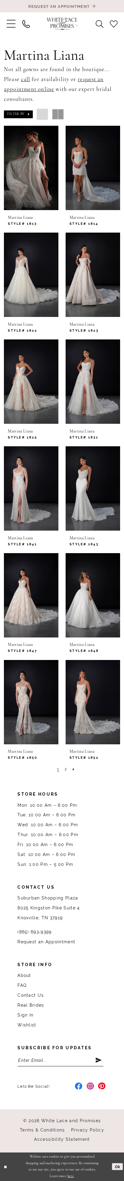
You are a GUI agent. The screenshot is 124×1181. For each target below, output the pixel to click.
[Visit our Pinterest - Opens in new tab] (102, 1086)
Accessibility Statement (62, 1139)
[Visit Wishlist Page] (114, 23)
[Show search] (99, 23)
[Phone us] (26, 23)
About (24, 975)
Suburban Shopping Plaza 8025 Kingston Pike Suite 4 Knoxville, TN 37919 (48, 908)
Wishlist (26, 1025)
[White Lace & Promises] (62, 24)
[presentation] (31, 168)
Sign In (25, 1015)
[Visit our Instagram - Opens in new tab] (90, 1086)
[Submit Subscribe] (99, 1060)
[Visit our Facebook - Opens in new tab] (78, 1086)
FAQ (21, 985)
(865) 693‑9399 (34, 931)
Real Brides (30, 1005)
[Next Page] (73, 769)
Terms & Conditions (42, 1130)
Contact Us (30, 995)
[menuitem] (11, 24)
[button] (11, 24)
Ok (117, 1166)
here (70, 1176)
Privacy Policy (87, 1130)
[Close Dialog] (5, 1167)
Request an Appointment (46, 941)
